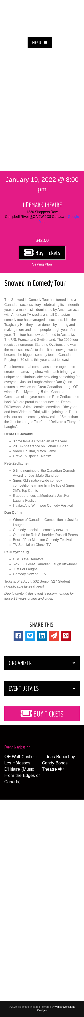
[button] (40, 42)
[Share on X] (30, 636)
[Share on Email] (54, 636)
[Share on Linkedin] (42, 636)
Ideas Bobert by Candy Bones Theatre (58, 762)
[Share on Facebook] (18, 636)
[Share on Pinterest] (66, 636)
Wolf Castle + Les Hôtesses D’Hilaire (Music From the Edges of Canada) (22, 768)
